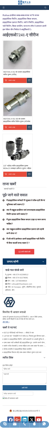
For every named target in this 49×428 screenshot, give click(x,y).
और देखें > (6, 322)
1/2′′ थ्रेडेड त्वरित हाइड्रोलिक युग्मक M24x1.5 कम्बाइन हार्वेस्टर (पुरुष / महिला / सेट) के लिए (17, 167)
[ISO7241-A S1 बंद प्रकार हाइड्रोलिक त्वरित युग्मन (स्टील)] (17, 55)
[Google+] (17, 420)
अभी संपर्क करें (25, 252)
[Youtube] (39, 420)
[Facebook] (10, 420)
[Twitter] (31, 420)
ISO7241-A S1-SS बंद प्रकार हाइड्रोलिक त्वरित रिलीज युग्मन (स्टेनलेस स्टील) (16, 120)
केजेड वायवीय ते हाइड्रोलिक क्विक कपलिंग (18, 349)
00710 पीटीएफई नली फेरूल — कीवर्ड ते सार (19, 333)
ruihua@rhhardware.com (21, 284)
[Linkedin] (24, 420)
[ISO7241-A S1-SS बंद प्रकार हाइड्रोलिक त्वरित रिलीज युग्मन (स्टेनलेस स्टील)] (17, 102)
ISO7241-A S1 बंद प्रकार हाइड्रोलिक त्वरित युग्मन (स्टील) (16, 73)
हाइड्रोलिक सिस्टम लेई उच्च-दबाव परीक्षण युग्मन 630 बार (22, 352)
